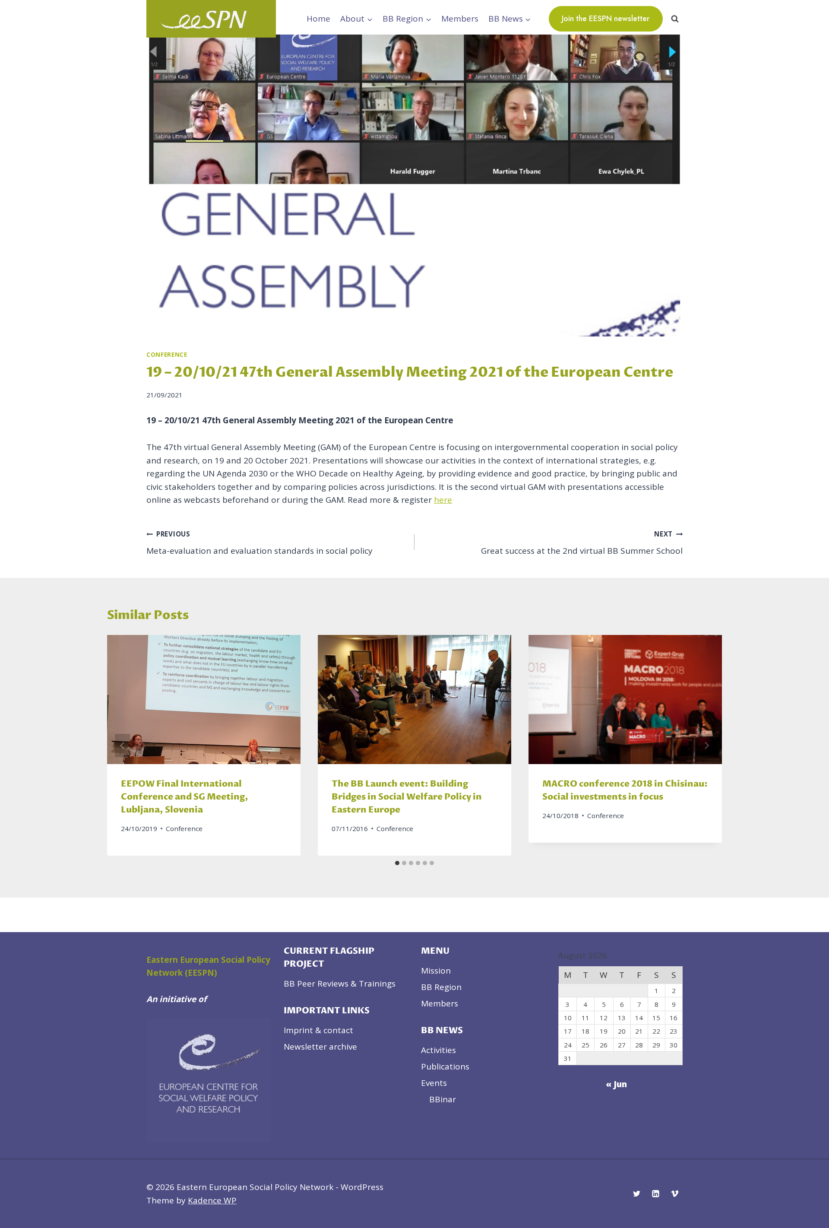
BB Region (441, 987)
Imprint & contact (318, 1030)
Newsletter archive (320, 1046)
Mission (436, 970)
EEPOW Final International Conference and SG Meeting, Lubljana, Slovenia (184, 797)
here (443, 499)
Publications (445, 1066)
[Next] (706, 745)
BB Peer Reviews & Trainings (340, 983)
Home (318, 18)
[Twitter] (637, 1194)
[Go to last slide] (122, 745)
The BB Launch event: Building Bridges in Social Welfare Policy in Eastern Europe (407, 797)
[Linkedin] (655, 1194)
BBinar (442, 1099)
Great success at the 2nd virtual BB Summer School (582, 543)
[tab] (397, 863)
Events (434, 1082)
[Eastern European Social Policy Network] (211, 19)
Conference (166, 355)
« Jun (616, 1084)
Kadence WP (212, 1200)
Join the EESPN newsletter (606, 18)
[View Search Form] (675, 18)
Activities (438, 1050)
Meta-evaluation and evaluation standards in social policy (259, 543)
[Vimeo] (674, 1194)
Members (459, 18)
